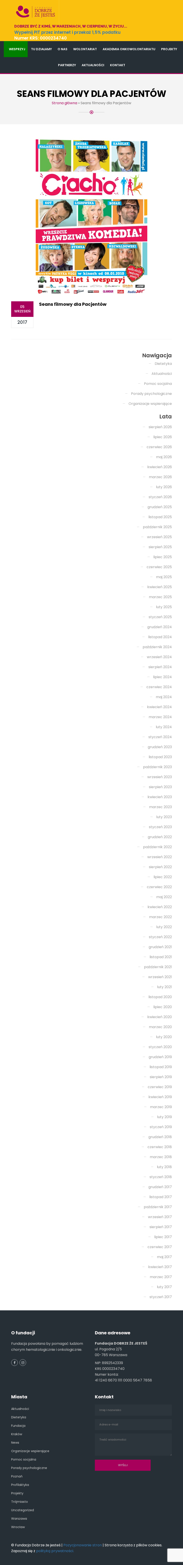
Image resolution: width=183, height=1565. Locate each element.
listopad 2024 (160, 637)
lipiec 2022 (163, 876)
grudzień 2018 (160, 1136)
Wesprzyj (17, 49)
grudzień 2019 (160, 1056)
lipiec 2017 (163, 1236)
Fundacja (18, 1425)
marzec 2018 (161, 1156)
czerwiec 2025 (159, 567)
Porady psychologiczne (151, 393)
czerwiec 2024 (159, 687)
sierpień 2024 (160, 667)
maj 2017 (164, 1256)
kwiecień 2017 (160, 1266)
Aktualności (93, 65)
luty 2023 (164, 816)
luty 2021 (164, 986)
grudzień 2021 (160, 946)
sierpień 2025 (160, 547)
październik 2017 (158, 1206)
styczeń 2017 (161, 1296)
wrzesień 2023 (159, 777)
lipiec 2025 (162, 557)
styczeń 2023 (160, 826)
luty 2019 (164, 1116)
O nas (62, 49)
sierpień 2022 (160, 866)
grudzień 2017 (160, 1186)
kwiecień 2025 (159, 587)
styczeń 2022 (160, 936)
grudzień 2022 (160, 836)
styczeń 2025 (160, 617)
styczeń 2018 (161, 1176)
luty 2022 (164, 926)
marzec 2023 (160, 806)
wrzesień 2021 (160, 976)
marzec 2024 (160, 717)
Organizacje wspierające (150, 403)
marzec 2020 (160, 1026)
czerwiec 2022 (159, 886)
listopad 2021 (161, 956)
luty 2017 (164, 1286)
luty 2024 (164, 727)
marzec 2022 (160, 916)
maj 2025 (164, 577)
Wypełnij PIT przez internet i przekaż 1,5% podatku (67, 32)
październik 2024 (157, 647)
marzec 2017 (161, 1276)
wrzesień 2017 (160, 1216)
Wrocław (18, 1527)
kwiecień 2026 (159, 467)
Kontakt (117, 65)
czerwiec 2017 (160, 1246)
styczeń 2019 (161, 1126)
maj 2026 (164, 457)
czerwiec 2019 (160, 1086)
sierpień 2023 (160, 786)
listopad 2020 (160, 996)
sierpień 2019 (161, 1076)
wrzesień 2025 (159, 537)
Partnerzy (67, 65)
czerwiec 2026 (159, 447)
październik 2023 (157, 767)
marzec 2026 (160, 477)
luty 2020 (164, 1036)
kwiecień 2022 (160, 906)
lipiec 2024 (162, 677)
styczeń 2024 (160, 737)
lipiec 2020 (162, 1006)
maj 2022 (164, 896)
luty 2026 (164, 487)
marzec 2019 (161, 1106)
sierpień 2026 (160, 427)
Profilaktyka (20, 1485)
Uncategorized (22, 1510)
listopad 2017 (160, 1196)
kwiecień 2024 (159, 707)
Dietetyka (163, 363)
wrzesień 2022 (159, 856)
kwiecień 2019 (160, 1096)
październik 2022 (157, 846)
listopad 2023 (160, 757)
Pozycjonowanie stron (82, 1545)
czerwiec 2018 (160, 1146)
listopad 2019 (161, 1066)
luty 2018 (164, 1166)
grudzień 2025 (160, 507)
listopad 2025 (160, 517)
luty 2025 (164, 607)
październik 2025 (157, 527)
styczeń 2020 (160, 1046)
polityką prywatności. (55, 1550)
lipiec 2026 (162, 437)
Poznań (17, 1476)
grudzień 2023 (160, 747)
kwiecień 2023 (160, 796)
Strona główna (64, 103)
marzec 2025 (160, 597)
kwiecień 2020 (159, 1016)
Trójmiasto (19, 1501)
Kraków (16, 1434)
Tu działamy (41, 49)
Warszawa (19, 1518)
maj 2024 (164, 697)
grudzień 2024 (159, 627)
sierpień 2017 (161, 1226)
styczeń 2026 (160, 497)
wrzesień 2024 (159, 657)
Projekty (169, 49)
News (15, 1442)
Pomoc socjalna (158, 383)
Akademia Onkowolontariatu (129, 49)
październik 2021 (158, 966)
